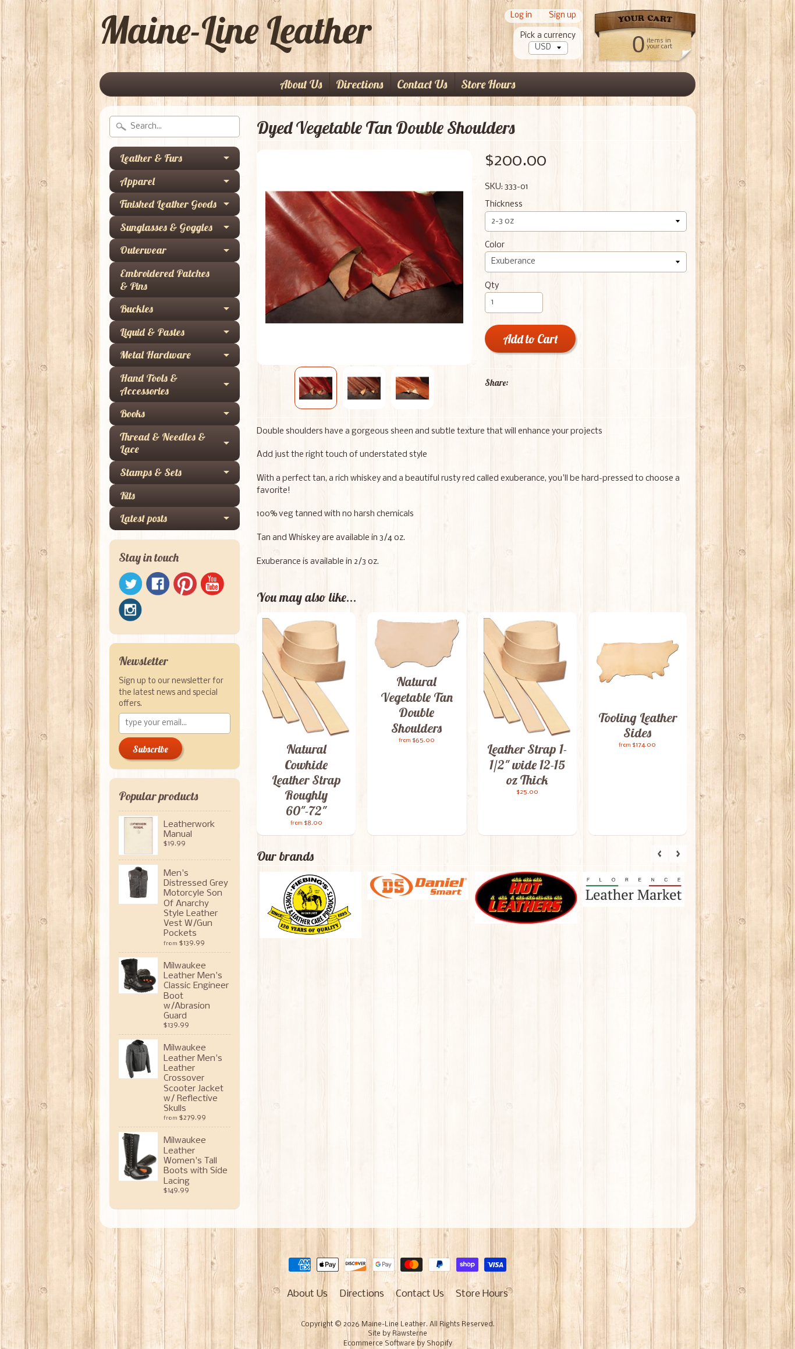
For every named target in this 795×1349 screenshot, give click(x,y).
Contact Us (422, 84)
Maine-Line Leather (235, 29)
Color (495, 245)
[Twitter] (130, 584)
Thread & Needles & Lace (162, 443)
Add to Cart (530, 339)
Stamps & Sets (151, 472)
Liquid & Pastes (152, 332)
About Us (301, 84)
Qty (492, 286)
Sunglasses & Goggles (166, 227)
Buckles (136, 308)
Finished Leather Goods (168, 204)
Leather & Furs (151, 158)
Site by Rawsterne (397, 1333)
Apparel (137, 181)
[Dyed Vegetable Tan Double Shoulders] (315, 388)
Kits (127, 495)
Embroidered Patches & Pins (165, 280)
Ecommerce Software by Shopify (397, 1343)
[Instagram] (130, 610)
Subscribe (150, 749)
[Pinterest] (185, 583)
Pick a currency (548, 35)
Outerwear (143, 250)
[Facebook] (157, 583)
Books (132, 413)
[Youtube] (212, 584)
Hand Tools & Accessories (149, 384)
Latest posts (143, 518)
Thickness (504, 204)
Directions (359, 84)
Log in (521, 16)
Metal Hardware (155, 354)
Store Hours (488, 84)
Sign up (562, 16)
